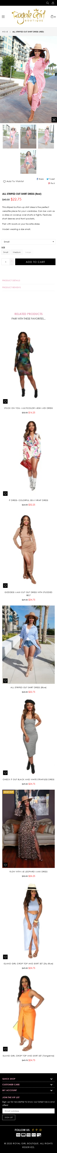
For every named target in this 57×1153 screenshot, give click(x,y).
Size (3, 247)
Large (28, 252)
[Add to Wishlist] (5, 401)
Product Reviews (11, 287)
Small (5, 252)
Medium (17, 252)
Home (5, 32)
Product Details (11, 280)
